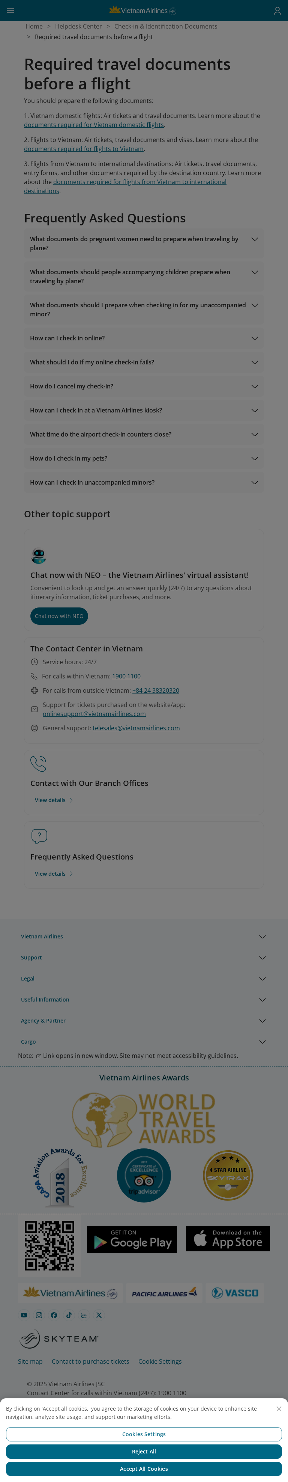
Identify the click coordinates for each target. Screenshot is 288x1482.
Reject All (144, 1451)
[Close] (279, 1409)
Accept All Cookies (144, 1468)
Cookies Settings (144, 1434)
